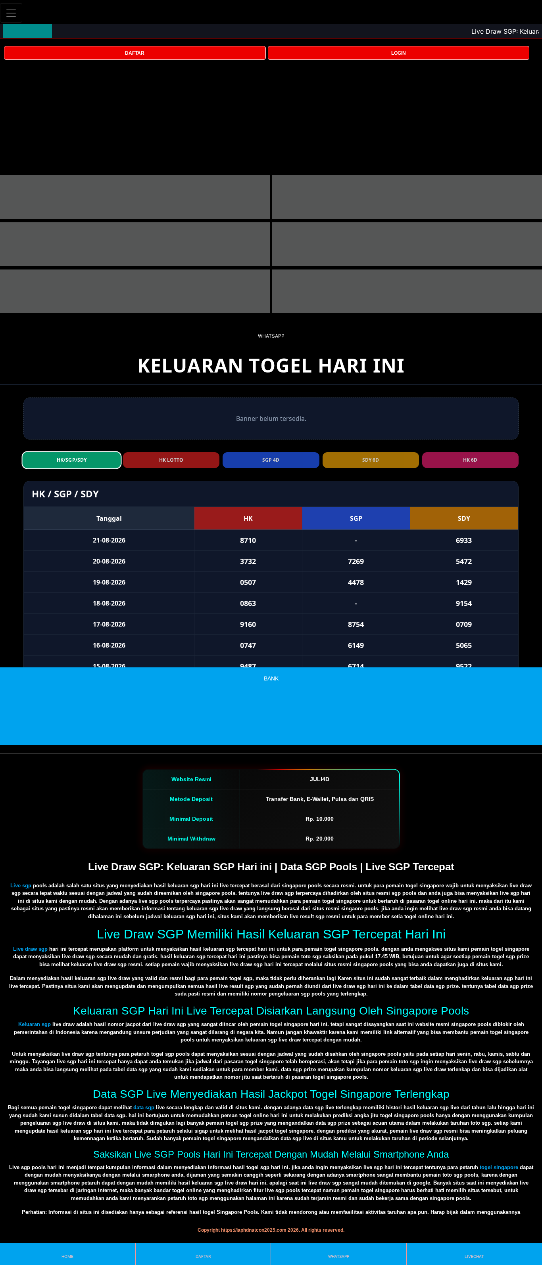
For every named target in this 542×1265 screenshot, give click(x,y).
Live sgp (20, 886)
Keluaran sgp (34, 1024)
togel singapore (499, 1167)
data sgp (143, 1107)
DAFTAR (134, 53)
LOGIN (398, 53)
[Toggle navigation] (11, 13)
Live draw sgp (30, 949)
